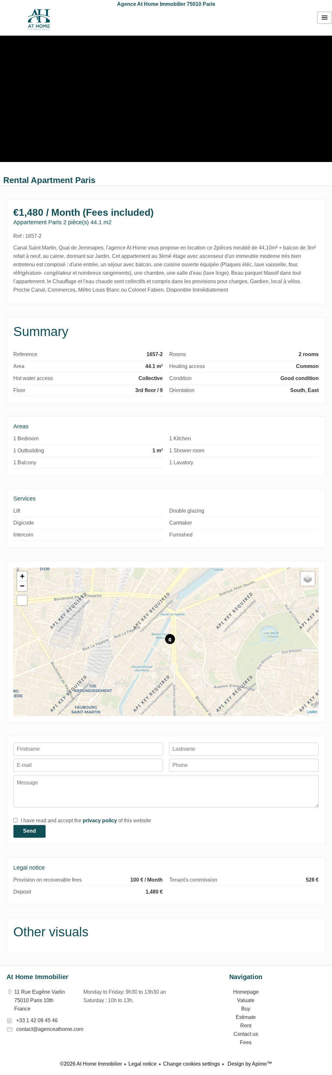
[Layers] (308, 579)
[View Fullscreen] (22, 600)
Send (29, 831)
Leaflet (312, 712)
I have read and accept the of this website (86, 820)
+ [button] (22, 576)
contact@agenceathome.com (49, 1029)
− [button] (22, 586)
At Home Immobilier (37, 976)
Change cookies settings (191, 1064)
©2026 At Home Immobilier (91, 1064)
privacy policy (100, 820)
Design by (249, 1064)
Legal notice (142, 1064)
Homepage (38, 19)
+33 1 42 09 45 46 (37, 1020)
